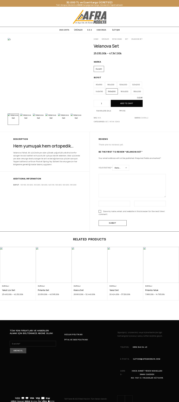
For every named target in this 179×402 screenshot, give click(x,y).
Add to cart (126, 103)
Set (126, 39)
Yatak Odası (117, 39)
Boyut (97, 77)
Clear (140, 98)
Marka (97, 61)
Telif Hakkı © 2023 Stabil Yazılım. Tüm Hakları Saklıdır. (85, 399)
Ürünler (78, 30)
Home (96, 39)
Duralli (144, 118)
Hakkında (101, 30)
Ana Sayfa (64, 30)
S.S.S (89, 30)
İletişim (116, 30)
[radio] (99, 69)
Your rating (105, 168)
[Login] (157, 17)
